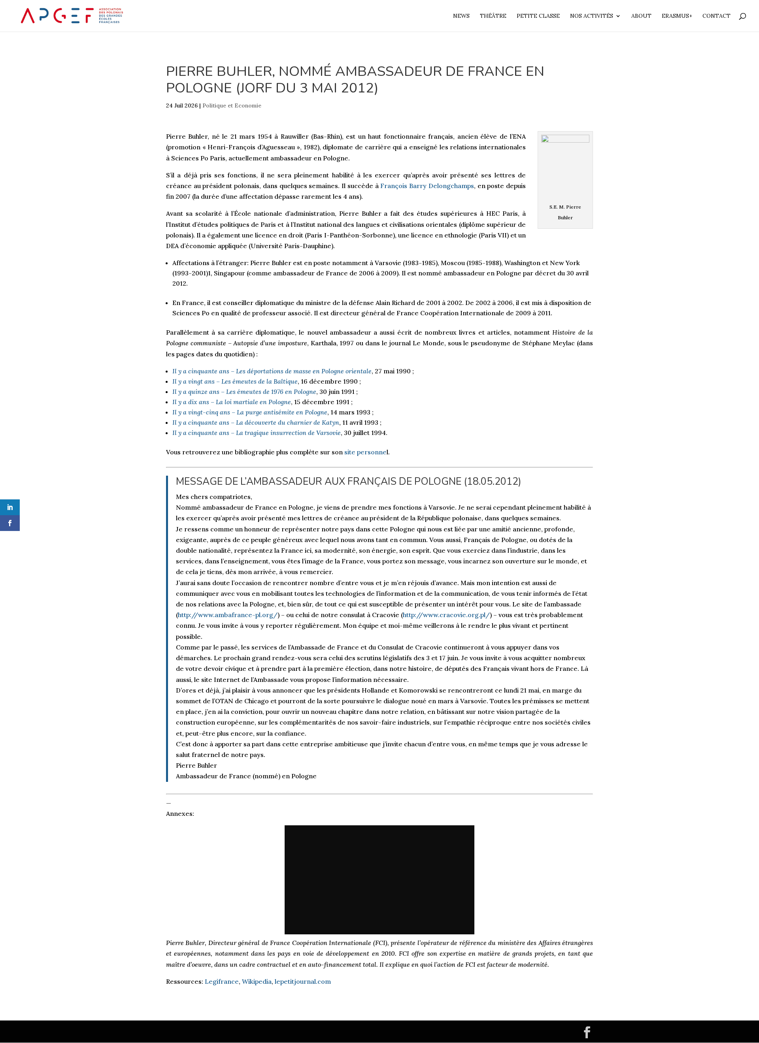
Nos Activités (591, 16)
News (461, 16)
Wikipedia (257, 981)
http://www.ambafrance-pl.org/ (228, 615)
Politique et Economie (231, 105)
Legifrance (222, 981)
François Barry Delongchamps (427, 186)
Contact (716, 16)
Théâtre (493, 16)
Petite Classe (538, 16)
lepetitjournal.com (303, 981)
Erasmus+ (677, 16)
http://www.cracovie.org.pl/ (446, 615)
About (641, 16)
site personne (365, 452)
